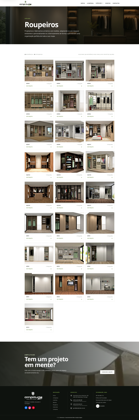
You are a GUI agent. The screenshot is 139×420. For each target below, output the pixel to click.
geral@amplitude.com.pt (79, 408)
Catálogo (99, 3)
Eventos (107, 3)
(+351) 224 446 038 (77, 400)
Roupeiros (55, 404)
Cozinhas (55, 400)
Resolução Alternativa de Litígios (104, 400)
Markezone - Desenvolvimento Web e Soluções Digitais (71, 417)
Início (83, 3)
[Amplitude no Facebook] (26, 407)
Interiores (55, 407)
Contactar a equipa (107, 372)
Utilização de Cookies (101, 402)
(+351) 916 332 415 (77, 404)
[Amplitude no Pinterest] (33, 407)
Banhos (55, 402)
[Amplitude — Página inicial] (33, 395)
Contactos (116, 3)
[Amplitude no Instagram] (29, 407)
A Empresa (90, 3)
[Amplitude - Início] (29, 3)
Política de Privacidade (101, 398)
